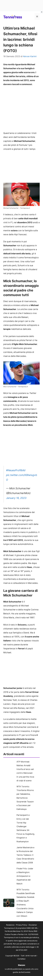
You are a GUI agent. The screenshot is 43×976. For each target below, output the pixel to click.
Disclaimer (33, 925)
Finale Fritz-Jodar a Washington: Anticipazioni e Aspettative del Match (25, 876)
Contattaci (21, 959)
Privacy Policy (21, 925)
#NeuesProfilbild (15, 470)
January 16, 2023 (16, 498)
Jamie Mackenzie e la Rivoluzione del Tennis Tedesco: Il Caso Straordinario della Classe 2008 (25, 855)
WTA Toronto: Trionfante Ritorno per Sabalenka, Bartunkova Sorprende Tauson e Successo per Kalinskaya (25, 797)
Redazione (10, 925)
